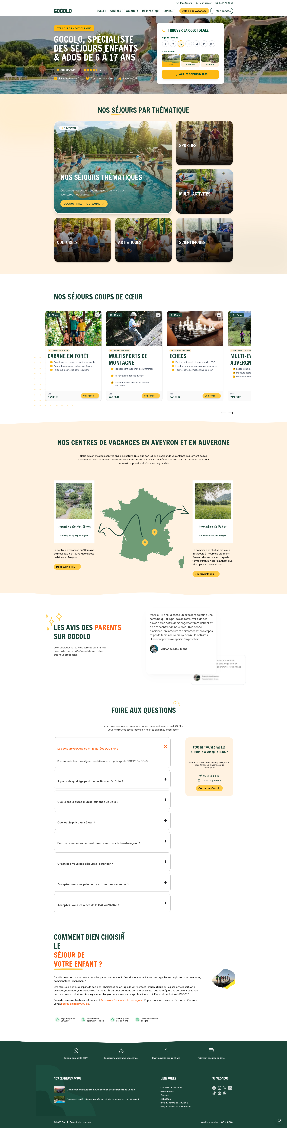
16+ (212, 43)
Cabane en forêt (68, 356)
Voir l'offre (90, 395)
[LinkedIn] (230, 1088)
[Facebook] (214, 1088)
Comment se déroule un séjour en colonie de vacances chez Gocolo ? (101, 1089)
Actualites (166, 1099)
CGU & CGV (227, 1122)
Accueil (102, 11)
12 (196, 43)
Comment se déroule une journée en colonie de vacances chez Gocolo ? (103, 1099)
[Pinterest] (219, 1093)
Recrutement (167, 1091)
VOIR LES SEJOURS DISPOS (193, 74)
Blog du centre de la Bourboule (176, 1106)
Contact (169, 11)
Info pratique (151, 11)
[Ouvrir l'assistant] (279, 1120)
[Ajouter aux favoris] (97, 315)
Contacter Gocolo (209, 788)
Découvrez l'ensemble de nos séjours (121, 1000)
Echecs (178, 356)
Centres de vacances (124, 11)
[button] (223, 412)
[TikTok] (214, 1093)
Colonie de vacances (194, 11)
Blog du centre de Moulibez (174, 1102)
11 (189, 43)
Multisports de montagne (128, 359)
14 (204, 43)
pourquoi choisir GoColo (75, 1003)
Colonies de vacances (172, 1087)
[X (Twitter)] (225, 1088)
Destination (168, 51)
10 (181, 43)
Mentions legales (209, 1122)
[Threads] (225, 1093)
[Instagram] (219, 1088)
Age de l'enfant (170, 37)
